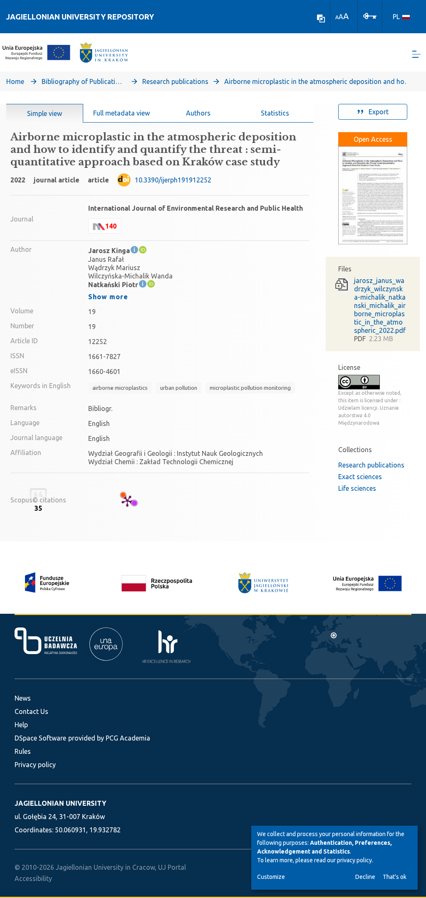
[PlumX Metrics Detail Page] (127, 500)
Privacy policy (35, 764)
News (23, 698)
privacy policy (354, 860)
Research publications (175, 81)
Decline (365, 876)
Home (15, 81)
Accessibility (33, 878)
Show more (108, 296)
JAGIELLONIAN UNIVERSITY (60, 803)
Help (21, 724)
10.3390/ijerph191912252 (173, 180)
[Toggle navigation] (416, 54)
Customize (271, 876)
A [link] (337, 17)
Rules (23, 751)
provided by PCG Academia (109, 738)
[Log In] (369, 15)
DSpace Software (40, 738)
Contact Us (31, 711)
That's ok (394, 876)
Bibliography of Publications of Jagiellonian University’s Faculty (83, 81)
